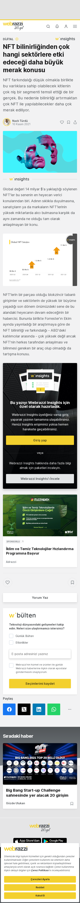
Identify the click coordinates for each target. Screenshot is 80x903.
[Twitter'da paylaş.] (25, 709)
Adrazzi (11, 561)
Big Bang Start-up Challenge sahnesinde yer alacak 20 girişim (37, 793)
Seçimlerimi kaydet (40, 683)
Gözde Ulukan (15, 803)
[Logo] (13, 26)
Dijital (8, 39)
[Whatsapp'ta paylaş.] (54, 709)
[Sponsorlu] (40, 515)
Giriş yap (40, 440)
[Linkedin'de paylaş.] (40, 709)
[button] (40, 260)
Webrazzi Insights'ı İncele (40, 479)
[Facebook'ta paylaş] (10, 709)
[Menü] (75, 27)
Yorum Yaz (40, 598)
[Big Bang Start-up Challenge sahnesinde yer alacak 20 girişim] (40, 764)
